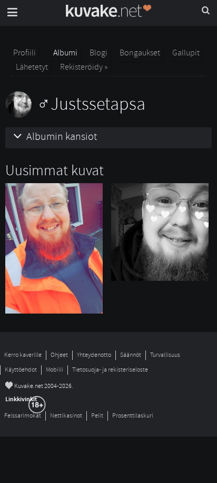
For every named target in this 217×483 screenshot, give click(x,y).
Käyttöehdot (21, 370)
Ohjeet (59, 355)
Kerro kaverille (23, 355)
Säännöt (130, 355)
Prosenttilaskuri (132, 416)
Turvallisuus (165, 355)
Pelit (97, 416)
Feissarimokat (22, 416)
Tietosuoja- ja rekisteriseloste (110, 370)
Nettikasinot (66, 416)
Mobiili (54, 370)
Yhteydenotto (94, 355)
